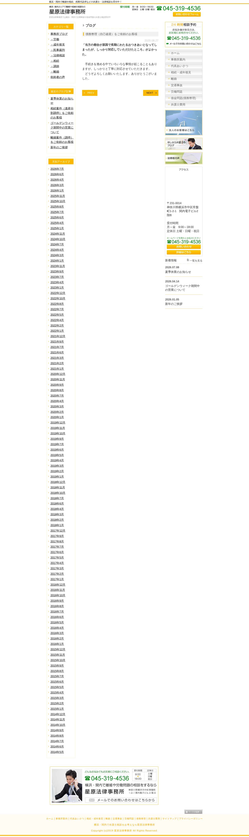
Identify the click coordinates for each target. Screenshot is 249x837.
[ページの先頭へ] (193, 812)
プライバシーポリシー (191, 819)
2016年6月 (57, 617)
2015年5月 (57, 687)
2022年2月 (57, 325)
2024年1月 (57, 260)
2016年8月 (57, 606)
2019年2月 (57, 471)
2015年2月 (57, 703)
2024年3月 (57, 255)
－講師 (54, 66)
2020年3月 (57, 406)
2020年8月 (57, 390)
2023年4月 (57, 282)
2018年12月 (57, 482)
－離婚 (54, 71)
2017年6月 (57, 552)
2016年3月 (57, 633)
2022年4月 (57, 320)
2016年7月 (57, 611)
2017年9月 (57, 536)
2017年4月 (57, 563)
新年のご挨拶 (59, 147)
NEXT (150, 92)
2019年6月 (57, 449)
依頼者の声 (57, 77)
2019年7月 (57, 444)
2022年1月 (57, 330)
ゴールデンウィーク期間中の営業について (62, 127)
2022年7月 (57, 309)
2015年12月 (57, 649)
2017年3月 (57, 568)
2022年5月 (57, 314)
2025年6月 (57, 217)
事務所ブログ (59, 34)
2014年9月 (57, 730)
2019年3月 (57, 465)
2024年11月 (57, 233)
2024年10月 (57, 239)
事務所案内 (62, 819)
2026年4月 (57, 179)
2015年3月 (57, 698)
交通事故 (117, 819)
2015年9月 (57, 665)
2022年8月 (57, 304)
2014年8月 (57, 735)
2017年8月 (57, 541)
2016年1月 (57, 644)
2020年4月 (57, 401)
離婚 (108, 819)
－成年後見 (57, 44)
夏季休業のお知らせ (178, 272)
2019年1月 (57, 476)
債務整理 (141, 819)
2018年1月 (57, 525)
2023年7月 (57, 277)
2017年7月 (57, 546)
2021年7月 (57, 347)
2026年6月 (57, 174)
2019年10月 (57, 433)
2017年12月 (57, 530)
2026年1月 (57, 190)
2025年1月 (57, 228)
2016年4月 (57, 628)
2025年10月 (57, 201)
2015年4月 (57, 692)
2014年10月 (57, 725)
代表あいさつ (77, 819)
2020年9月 (57, 384)
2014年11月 (57, 719)
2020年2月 (57, 412)
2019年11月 (57, 428)
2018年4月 (57, 509)
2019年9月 (57, 439)
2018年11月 (57, 487)
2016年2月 (57, 638)
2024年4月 (57, 250)
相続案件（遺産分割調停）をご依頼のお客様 (62, 113)
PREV (90, 92)
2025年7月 (57, 212)
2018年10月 (57, 493)
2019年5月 (57, 455)
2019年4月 (57, 460)
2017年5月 (57, 557)
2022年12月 (57, 293)
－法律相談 (57, 55)
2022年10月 (57, 298)
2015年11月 (57, 654)
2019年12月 (57, 422)
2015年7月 (57, 676)
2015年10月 (57, 660)
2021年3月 (57, 358)
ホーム (49, 819)
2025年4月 (57, 223)
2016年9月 (57, 600)
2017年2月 (57, 574)
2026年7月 (57, 169)
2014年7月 (57, 741)
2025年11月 (57, 196)
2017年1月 (57, 579)
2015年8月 (57, 671)
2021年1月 (57, 368)
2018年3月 (57, 514)
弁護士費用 (154, 819)
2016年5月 (57, 622)
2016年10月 (57, 595)
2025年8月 (57, 206)
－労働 (54, 39)
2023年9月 (57, 271)
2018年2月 (57, 519)
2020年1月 (57, 417)
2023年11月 (57, 266)
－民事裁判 (57, 50)
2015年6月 (57, 681)
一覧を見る (196, 260)
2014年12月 (57, 714)
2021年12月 (57, 336)
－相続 (54, 60)
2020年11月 (57, 379)
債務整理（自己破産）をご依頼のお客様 (111, 34)
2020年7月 (57, 395)
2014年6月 (57, 746)
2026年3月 (57, 185)
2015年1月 (57, 708)
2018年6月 (57, 503)
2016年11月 (57, 590)
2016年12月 (57, 584)
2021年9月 (57, 341)
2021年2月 (57, 363)
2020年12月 (57, 374)
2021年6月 (57, 352)
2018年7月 (57, 498)
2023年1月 (57, 287)
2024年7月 (57, 244)
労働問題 (129, 819)
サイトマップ (169, 819)
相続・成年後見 (95, 819)
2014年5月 (57, 752)
